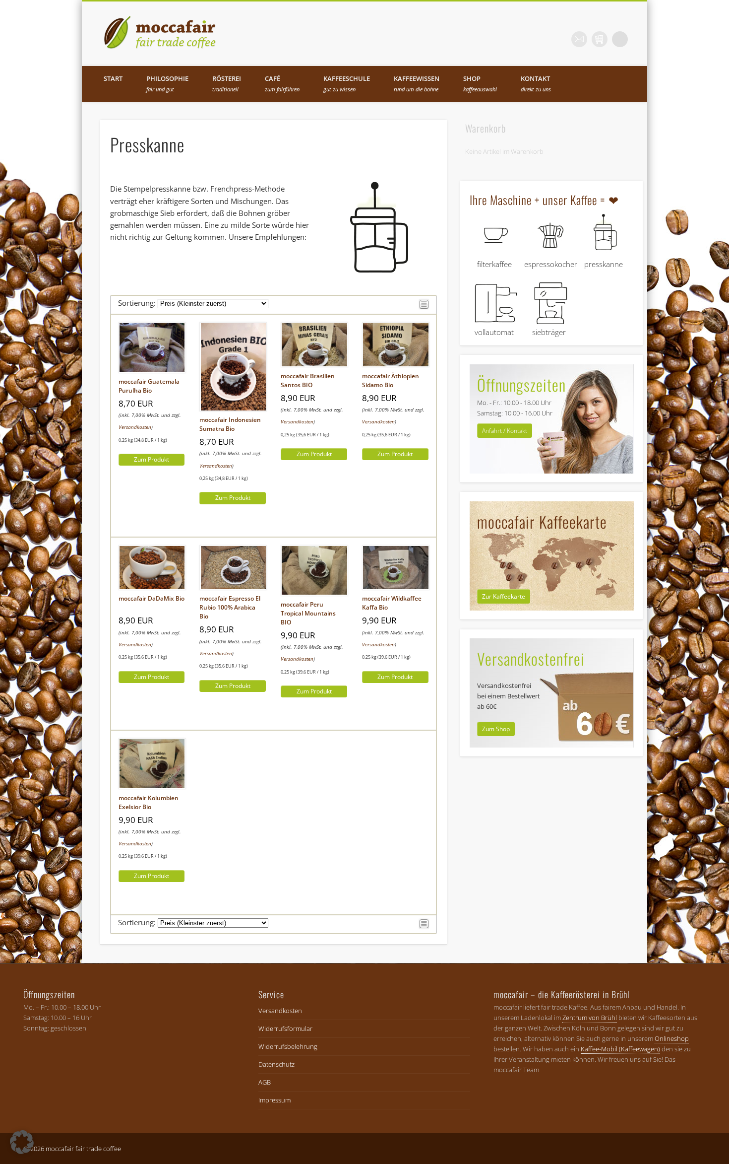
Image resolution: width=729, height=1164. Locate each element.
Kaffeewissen (416, 83)
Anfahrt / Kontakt (504, 430)
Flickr (579, 39)
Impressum (274, 1100)
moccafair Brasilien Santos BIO (308, 380)
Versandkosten (135, 427)
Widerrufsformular (285, 1028)
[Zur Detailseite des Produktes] (152, 371)
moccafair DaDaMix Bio (151, 598)
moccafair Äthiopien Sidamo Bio (390, 380)
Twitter (559, 39)
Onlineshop (672, 1038)
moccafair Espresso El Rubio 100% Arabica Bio (229, 607)
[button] (22, 1142)
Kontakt (536, 83)
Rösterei (226, 83)
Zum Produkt (151, 459)
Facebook (539, 39)
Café (282, 83)
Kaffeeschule (346, 83)
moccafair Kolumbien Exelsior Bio (149, 802)
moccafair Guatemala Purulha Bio (149, 386)
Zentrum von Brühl (589, 1017)
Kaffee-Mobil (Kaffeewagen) (620, 1048)
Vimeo (600, 39)
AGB (264, 1082)
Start (113, 78)
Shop (480, 83)
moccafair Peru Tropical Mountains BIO (308, 613)
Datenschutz (276, 1064)
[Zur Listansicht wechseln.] (424, 306)
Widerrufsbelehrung (287, 1046)
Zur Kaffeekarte (503, 596)
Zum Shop (496, 729)
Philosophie (167, 83)
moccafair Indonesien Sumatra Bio (230, 424)
